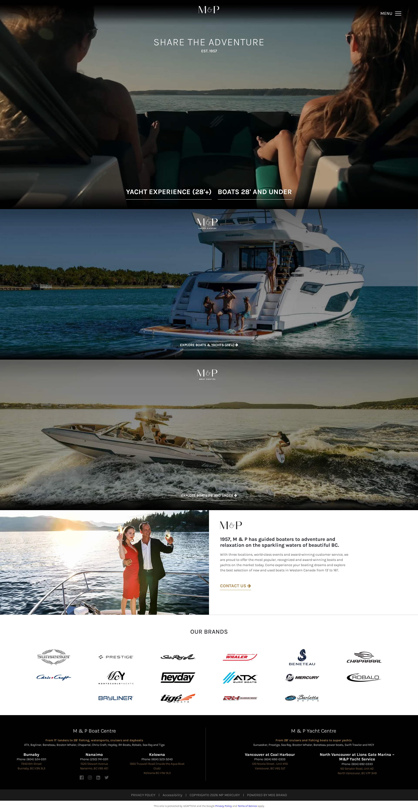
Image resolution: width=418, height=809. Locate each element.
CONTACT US (233, 585)
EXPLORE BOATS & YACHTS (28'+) (207, 345)
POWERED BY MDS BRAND (267, 795)
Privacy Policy (223, 805)
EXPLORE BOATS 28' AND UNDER (207, 495)
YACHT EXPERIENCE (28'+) (169, 192)
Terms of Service (247, 805)
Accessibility (172, 795)
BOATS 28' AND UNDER (255, 192)
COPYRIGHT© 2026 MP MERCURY (215, 795)
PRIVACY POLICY (143, 795)
